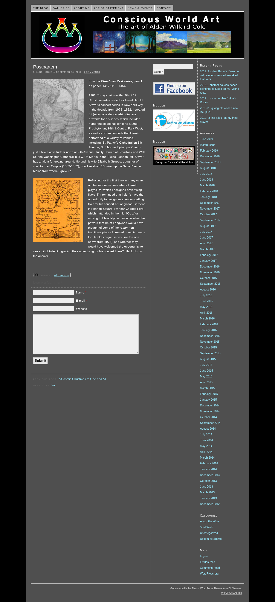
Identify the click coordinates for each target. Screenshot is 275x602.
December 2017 (210, 202)
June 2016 (206, 301)
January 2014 (208, 469)
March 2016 (207, 318)
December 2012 (210, 504)
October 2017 (208, 214)
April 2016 (206, 312)
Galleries (61, 8)
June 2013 (206, 486)
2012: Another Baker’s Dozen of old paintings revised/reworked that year (220, 75)
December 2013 (210, 475)
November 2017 (210, 208)
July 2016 (206, 295)
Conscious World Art (137, 35)
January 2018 (208, 197)
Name (81, 292)
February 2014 (209, 463)
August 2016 (208, 289)
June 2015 (206, 370)
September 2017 (210, 220)
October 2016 (208, 278)
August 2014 (208, 428)
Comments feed (210, 567)
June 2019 (206, 139)
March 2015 (207, 388)
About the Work (209, 521)
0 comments (92, 72)
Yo (53, 385)
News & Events (140, 8)
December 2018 (210, 156)
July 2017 (206, 231)
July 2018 (206, 173)
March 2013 (207, 492)
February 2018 (209, 191)
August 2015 (208, 359)
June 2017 (206, 237)
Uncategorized (209, 533)
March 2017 (207, 249)
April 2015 (206, 382)
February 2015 (209, 393)
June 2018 (206, 179)
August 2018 (208, 168)
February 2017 (209, 255)
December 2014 (210, 405)
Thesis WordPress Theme (207, 588)
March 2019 (207, 144)
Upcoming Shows (211, 538)
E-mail (81, 300)
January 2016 (208, 330)
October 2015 (208, 347)
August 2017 (208, 226)
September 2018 (210, 162)
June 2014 (206, 440)
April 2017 (206, 243)
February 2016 (209, 324)
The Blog (41, 8)
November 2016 (210, 272)
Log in (204, 556)
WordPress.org (209, 573)
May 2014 (206, 446)
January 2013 (208, 498)
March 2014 (207, 457)
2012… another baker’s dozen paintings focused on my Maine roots (219, 88)
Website (81, 308)
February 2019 (209, 150)
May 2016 (206, 307)
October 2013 (208, 480)
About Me (82, 8)
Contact (164, 8)
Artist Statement (109, 8)
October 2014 (208, 417)
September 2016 (210, 283)
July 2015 (206, 364)
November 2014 (210, 411)
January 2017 (208, 260)
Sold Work (206, 527)
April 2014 (206, 451)
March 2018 (207, 185)
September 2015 (210, 353)
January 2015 (208, 399)
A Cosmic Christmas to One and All (82, 379)
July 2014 (206, 434)
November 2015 (210, 341)
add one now (61, 275)
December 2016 (210, 266)
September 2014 (210, 422)
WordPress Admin (231, 592)
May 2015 (206, 376)
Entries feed (207, 562)
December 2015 (210, 335)
